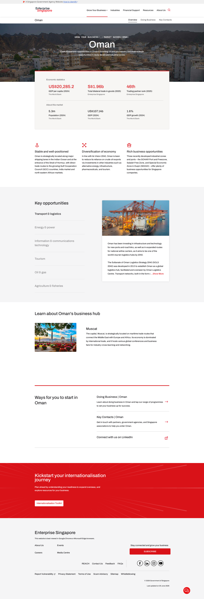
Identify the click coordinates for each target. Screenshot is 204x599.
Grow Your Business (96, 10)
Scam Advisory (100, 574)
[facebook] (139, 564)
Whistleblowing (128, 574)
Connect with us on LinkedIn (115, 437)
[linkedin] (146, 564)
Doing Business (148, 20)
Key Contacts (165, 20)
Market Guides (112, 37)
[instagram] (153, 564)
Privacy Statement (66, 574)
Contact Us (97, 563)
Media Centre (63, 552)
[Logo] (43, 10)
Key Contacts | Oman (110, 417)
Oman (125, 37)
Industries (115, 10)
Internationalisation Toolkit (49, 503)
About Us (161, 10)
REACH (85, 563)
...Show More (157, 274)
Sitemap (114, 574)
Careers (38, 552)
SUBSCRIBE (150, 551)
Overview (132, 20)
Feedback (110, 563)
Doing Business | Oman (112, 396)
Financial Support (131, 10)
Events (60, 545)
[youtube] (160, 564)
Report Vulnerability (44, 574)
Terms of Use (84, 574)
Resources (148, 10)
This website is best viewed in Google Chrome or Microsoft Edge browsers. (65, 538)
